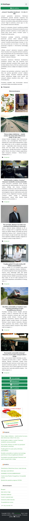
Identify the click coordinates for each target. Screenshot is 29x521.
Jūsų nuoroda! (6, 505)
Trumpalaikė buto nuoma (7, 502)
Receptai (3, 489)
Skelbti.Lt (6, 464)
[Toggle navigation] (26, 4)
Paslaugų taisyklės (17, 515)
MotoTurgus (6, 4)
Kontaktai (17, 516)
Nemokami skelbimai (6, 494)
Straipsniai (6, 157)
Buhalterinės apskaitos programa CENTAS (11, 480)
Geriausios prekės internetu (8, 499)
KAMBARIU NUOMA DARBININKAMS (10, 473)
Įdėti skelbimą (15, 8)
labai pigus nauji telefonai (7, 470)
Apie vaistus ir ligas (5, 492)
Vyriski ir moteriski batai (7, 497)
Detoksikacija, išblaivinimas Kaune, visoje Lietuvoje (13, 468)
